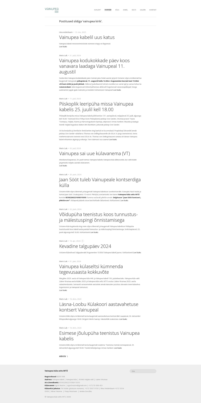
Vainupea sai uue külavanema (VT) (94, 153)
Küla (117, 10)
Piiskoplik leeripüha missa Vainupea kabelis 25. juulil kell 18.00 (96, 107)
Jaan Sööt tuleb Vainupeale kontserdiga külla (100, 182)
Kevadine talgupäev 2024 (85, 246)
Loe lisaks (63, 46)
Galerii (143, 10)
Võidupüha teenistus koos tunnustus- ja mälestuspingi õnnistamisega (98, 217)
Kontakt (152, 10)
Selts (134, 10)
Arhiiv (62, 356)
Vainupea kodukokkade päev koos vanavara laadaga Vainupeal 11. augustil (94, 66)
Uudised (108, 10)
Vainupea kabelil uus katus (87, 37)
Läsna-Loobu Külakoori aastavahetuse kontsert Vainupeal (98, 307)
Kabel (125, 10)
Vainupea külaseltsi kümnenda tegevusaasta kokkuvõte (91, 269)
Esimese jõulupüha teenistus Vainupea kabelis (99, 336)
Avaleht (97, 10)
